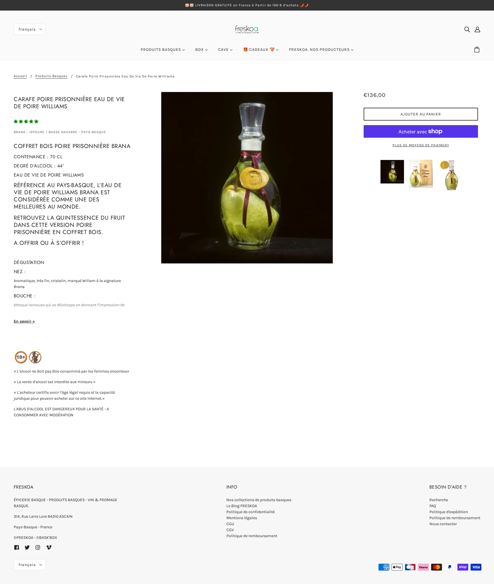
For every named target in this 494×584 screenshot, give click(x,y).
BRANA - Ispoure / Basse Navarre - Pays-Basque (60, 132)
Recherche (438, 499)
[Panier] (478, 50)
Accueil (20, 76)
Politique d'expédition (448, 511)
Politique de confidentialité (250, 511)
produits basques (51, 76)
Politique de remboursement (251, 535)
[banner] (247, 28)
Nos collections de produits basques (258, 499)
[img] (467, 29)
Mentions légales (241, 517)
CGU (230, 523)
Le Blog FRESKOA (241, 505)
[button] (26, 121)
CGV (230, 529)
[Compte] (477, 29)
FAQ (432, 505)
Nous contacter (443, 523)
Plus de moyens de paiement (421, 145)
